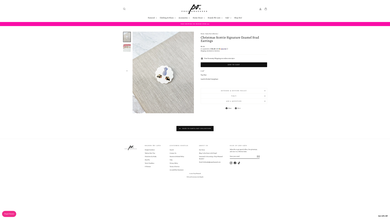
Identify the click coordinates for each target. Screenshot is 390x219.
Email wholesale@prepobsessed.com (210, 162)
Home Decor (198, 18)
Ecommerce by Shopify (197, 177)
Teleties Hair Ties (150, 153)
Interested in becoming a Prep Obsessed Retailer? (211, 158)
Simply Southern (150, 150)
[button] (234, 49)
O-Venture (148, 166)
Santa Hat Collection (211, 34)
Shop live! (238, 18)
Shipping (203, 51)
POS (188, 177)
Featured (151, 18)
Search (172, 150)
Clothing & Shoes (167, 18)
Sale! (227, 18)
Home (202, 34)
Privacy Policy (174, 163)
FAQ (171, 160)
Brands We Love (214, 18)
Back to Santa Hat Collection (196, 128)
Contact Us (173, 153)
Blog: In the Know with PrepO (208, 153)
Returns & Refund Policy (234, 91)
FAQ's (233, 96)
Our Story (202, 150)
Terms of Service (174, 166)
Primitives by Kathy (151, 156)
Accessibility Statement (176, 170)
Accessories (183, 18)
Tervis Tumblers (149, 163)
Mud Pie (147, 160)
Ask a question (234, 101)
